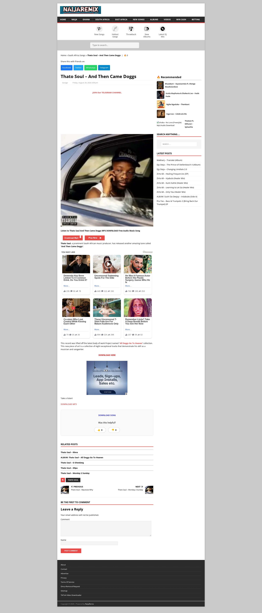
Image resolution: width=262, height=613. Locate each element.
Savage (65, 82)
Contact (64, 569)
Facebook (66, 67)
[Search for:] (179, 144)
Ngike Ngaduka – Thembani (177, 104)
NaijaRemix (89, 604)
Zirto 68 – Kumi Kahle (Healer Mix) (172, 183)
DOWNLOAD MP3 (69, 404)
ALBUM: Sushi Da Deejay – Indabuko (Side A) (177, 196)
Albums (154, 19)
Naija (74, 19)
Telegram (104, 67)
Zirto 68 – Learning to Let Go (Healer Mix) (175, 187)
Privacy (64, 578)
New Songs (139, 19)
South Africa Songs (76, 55)
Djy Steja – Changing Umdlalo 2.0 (172, 169)
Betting (196, 19)
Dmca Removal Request (70, 586)
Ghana (86, 19)
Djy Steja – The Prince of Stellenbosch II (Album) (178, 164)
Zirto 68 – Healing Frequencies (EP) (172, 174)
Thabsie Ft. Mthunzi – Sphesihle (189, 124)
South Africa (102, 19)
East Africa (121, 19)
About (63, 564)
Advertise (64, 573)
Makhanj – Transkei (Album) (169, 160)
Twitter (78, 67)
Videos (167, 19)
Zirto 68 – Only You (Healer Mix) (171, 192)
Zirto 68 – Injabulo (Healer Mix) (171, 178)
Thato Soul (73, 480)
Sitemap (64, 591)
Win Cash (181, 19)
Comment (65, 519)
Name (63, 540)
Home (63, 19)
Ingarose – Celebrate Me (176, 114)
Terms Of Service (67, 582)
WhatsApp (90, 67)
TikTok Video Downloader (71, 595)
